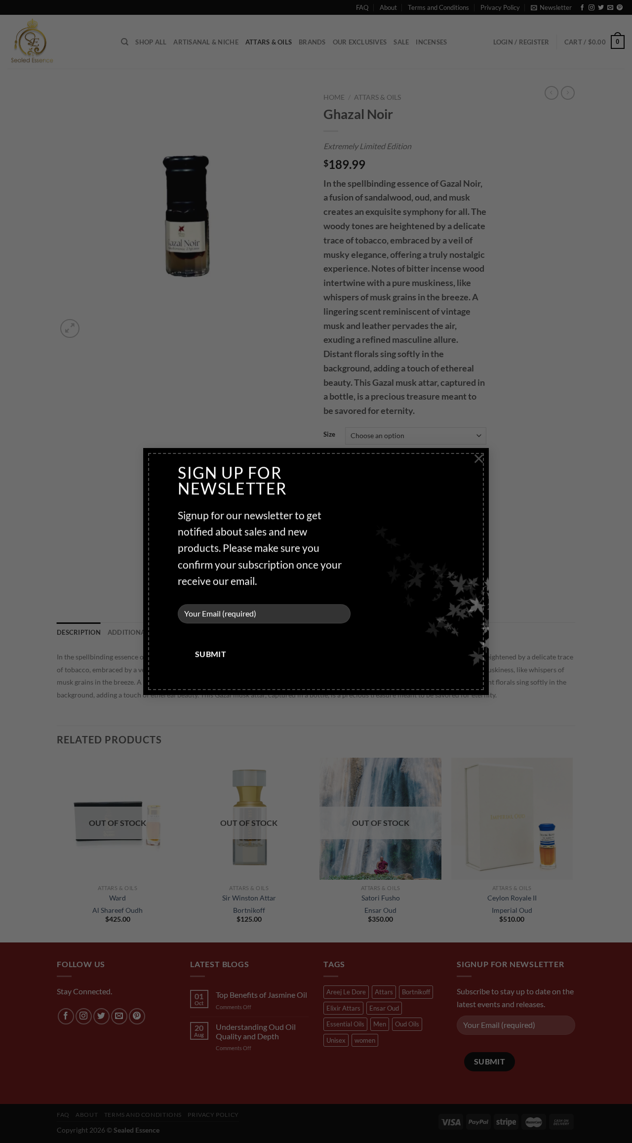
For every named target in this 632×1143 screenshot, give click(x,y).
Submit (211, 654)
